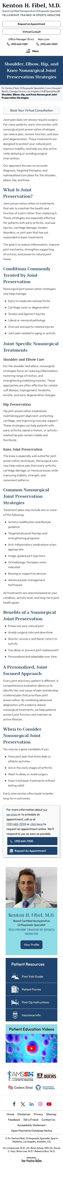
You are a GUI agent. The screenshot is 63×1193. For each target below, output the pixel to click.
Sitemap (51, 1114)
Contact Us (48, 1119)
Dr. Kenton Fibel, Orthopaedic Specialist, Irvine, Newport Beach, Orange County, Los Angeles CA (31, 90)
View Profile (31, 944)
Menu (35, 51)
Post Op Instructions (35, 1002)
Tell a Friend (30, 1119)
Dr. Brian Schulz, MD (37, 1147)
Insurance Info (31, 1015)
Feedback (14, 1119)
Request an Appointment (31, 23)
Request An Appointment (30, 850)
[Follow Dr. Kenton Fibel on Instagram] (40, 1105)
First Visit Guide (32, 976)
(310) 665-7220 (19, 44)
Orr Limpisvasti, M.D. (14, 1147)
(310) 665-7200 (48, 44)
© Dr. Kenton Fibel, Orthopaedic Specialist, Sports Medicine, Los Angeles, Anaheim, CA (31, 1140)
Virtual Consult (31, 31)
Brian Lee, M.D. (25, 1151)
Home (10, 1114)
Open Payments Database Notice (31, 1130)
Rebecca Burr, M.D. (45, 1151)
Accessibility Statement (31, 1125)
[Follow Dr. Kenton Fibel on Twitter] (23, 1104)
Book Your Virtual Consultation (31, 110)
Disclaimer (24, 1114)
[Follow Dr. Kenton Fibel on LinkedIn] (31, 1105)
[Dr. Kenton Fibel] (31, 9)
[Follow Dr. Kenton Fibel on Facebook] (14, 1105)
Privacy (38, 1114)
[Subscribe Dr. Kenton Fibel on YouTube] (49, 1105)
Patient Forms (31, 989)
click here (36, 824)
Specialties (51, 91)
